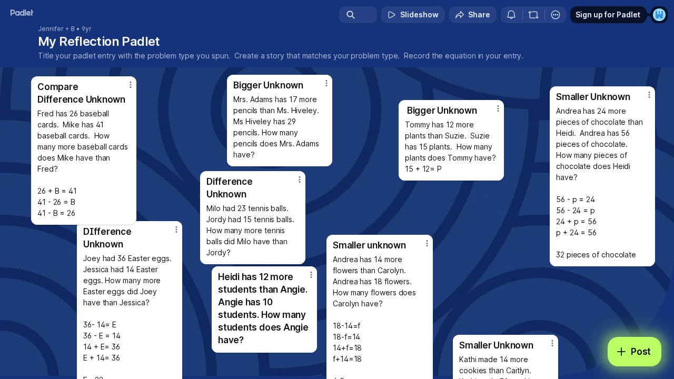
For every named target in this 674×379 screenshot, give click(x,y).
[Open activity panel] (511, 14)
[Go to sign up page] (659, 14)
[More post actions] (326, 83)
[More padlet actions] (555, 14)
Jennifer (51, 29)
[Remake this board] (533, 14)
